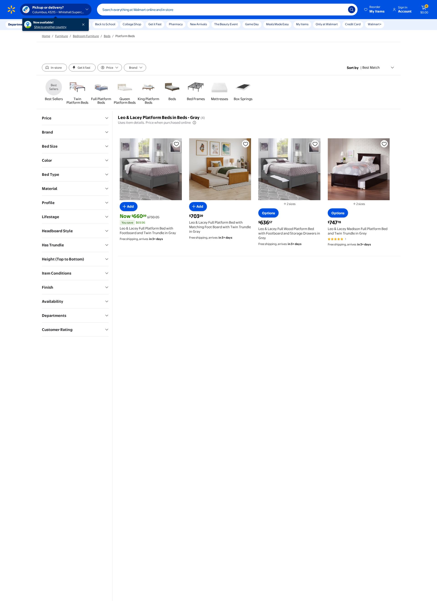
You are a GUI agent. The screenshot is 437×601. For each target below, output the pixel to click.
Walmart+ (374, 24)
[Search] (351, 9)
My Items (302, 24)
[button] (374, 9)
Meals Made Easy (277, 24)
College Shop (132, 24)
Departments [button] (17, 24)
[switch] (54, 67)
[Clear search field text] (341, 9)
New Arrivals (198, 24)
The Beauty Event (226, 24)
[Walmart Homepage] (11, 9)
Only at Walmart (327, 24)
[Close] (84, 24)
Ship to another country (50, 27)
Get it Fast (155, 24)
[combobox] (227, 9)
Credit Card (353, 24)
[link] (54, 90)
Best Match (371, 67)
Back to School (105, 24)
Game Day (252, 24)
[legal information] (194, 122)
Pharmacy (176, 24)
